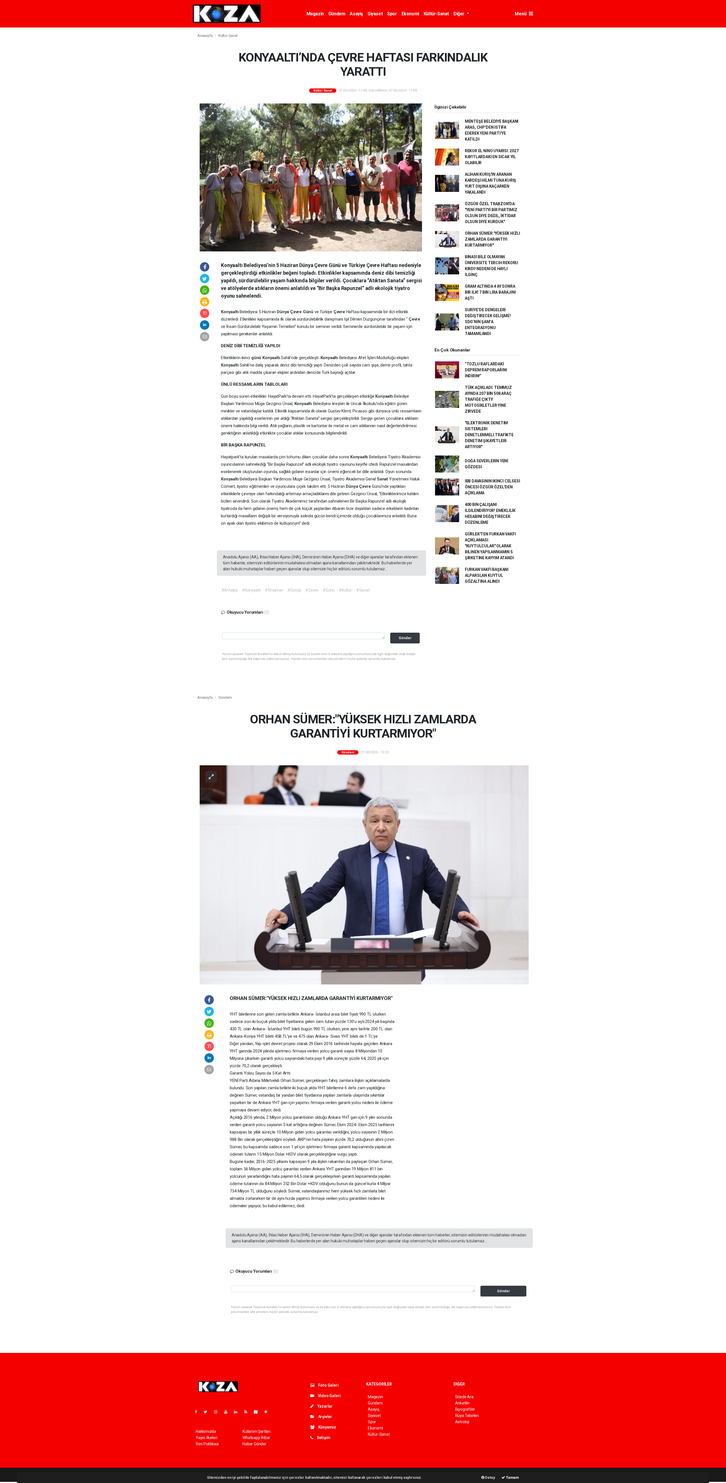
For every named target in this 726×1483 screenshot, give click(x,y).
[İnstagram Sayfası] (218, 1412)
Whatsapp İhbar (256, 1437)
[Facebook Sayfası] (198, 1412)
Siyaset (375, 13)
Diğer (459, 13)
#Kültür (345, 590)
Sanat (383, 479)
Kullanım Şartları (256, 1431)
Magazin (315, 13)
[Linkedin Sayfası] (238, 1412)
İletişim (323, 1437)
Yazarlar (324, 1406)
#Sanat (363, 590)
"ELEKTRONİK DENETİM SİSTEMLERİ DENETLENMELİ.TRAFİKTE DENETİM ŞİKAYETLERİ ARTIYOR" (489, 435)
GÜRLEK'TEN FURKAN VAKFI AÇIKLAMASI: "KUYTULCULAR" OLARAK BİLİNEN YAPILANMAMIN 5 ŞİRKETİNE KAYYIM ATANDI (490, 546)
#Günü (329, 590)
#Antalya (229, 590)
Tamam (512, 1477)
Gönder (405, 638)
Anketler (462, 1403)
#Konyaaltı (251, 590)
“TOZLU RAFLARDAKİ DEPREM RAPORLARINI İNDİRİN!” (486, 370)
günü (256, 357)
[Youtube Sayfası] (228, 1412)
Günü (309, 311)
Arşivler (324, 1416)
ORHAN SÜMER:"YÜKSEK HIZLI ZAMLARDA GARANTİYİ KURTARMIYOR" (492, 239)
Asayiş (356, 13)
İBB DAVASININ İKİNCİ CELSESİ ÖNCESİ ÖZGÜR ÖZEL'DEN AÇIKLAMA (492, 487)
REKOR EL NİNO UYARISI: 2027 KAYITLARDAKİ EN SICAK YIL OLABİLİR (492, 157)
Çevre (296, 311)
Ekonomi (410, 13)
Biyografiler (465, 1409)
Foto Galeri (328, 1385)
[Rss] (248, 1412)
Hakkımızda (206, 1431)
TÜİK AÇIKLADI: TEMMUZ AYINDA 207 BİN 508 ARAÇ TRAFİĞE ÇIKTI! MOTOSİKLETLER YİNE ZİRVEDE (488, 399)
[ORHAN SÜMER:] (364, 874)
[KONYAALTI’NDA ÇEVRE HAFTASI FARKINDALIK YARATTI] (311, 177)
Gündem (336, 13)
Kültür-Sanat (436, 13)
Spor (392, 13)
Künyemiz (326, 1427)
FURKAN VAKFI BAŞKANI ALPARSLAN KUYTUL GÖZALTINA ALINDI (486, 575)
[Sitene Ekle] (268, 1412)
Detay (489, 1477)
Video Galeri (328, 1395)
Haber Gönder (254, 1444)
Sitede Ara (464, 1397)
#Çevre (311, 590)
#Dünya (294, 590)
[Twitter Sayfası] (208, 1412)
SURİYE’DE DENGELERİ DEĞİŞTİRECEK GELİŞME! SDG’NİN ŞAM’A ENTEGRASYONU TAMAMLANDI (488, 322)
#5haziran (274, 590)
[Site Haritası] (258, 1412)
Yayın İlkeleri (206, 1437)
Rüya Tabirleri (467, 1415)
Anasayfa (205, 35)
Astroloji (462, 1422)
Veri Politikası (207, 1444)
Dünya (283, 311)
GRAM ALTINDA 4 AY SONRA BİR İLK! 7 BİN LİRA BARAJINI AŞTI (490, 292)
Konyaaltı (230, 311)
